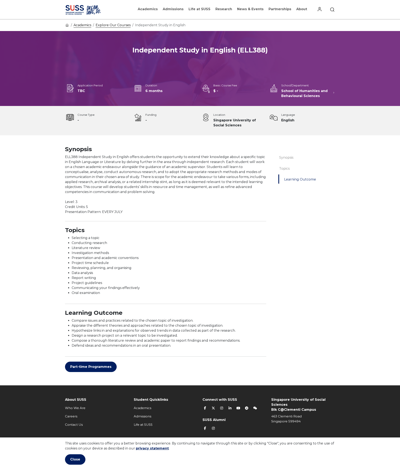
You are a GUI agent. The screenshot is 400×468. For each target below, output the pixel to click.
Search (332, 10)
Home (67, 25)
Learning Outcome (300, 179)
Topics (284, 169)
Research (223, 9)
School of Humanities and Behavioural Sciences (304, 93)
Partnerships (280, 9)
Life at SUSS (199, 9)
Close (75, 459)
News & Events (250, 9)
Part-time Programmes (90, 367)
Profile (320, 9)
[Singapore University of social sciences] (90, 9)
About (301, 9)
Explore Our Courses (113, 25)
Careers (71, 416)
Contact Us (74, 425)
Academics (148, 9)
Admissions (173, 9)
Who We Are (75, 408)
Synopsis (286, 157)
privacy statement (152, 448)
